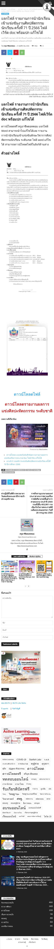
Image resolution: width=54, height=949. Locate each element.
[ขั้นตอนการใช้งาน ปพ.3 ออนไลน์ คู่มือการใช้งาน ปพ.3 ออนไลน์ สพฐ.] (44, 566)
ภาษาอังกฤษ (7, 784)
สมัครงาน (29, 799)
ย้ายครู (28, 784)
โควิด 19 (47, 817)
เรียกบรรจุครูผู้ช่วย (31, 813)
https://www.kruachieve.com (27, 537)
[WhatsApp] (22, 52)
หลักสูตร (37, 803)
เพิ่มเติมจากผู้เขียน (35, 556)
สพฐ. (20, 798)
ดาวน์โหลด (12, 9)
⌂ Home (9, 939)
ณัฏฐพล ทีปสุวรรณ (16, 769)
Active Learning (8, 759)
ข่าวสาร (17, 939)
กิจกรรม (25, 939)
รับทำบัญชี (16, 709)
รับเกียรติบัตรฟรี (15, 789)
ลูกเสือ (43, 789)
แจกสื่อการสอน (7, 926)
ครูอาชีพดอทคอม (9, 46)
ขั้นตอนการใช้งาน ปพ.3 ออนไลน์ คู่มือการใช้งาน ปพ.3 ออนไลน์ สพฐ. (44, 575)
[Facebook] (4, 52)
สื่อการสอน (27, 803)
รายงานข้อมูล (36, 470)
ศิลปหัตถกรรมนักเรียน (8, 472)
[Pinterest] (16, 52)
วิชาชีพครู (44, 939)
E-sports (5, 709)
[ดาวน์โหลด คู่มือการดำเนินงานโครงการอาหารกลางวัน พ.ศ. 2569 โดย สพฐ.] (27, 566)
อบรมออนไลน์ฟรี (35, 808)
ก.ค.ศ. (46, 760)
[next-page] (28, 586)
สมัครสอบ (40, 799)
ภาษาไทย (19, 784)
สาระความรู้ (22, 942)
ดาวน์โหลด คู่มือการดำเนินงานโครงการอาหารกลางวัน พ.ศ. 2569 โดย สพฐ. (27, 576)
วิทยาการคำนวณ (45, 794)
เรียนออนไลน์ (9, 816)
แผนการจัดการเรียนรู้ (34, 816)
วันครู (4, 794)
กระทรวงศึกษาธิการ (8, 764)
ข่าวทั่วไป (4, 922)
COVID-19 (21, 759)
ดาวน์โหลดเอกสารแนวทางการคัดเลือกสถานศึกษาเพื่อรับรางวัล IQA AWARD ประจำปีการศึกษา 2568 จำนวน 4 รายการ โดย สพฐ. (9, 578)
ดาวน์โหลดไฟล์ (27, 394)
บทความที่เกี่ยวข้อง (19, 556)
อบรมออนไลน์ (14, 808)
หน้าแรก (3, 9)
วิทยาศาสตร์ (8, 799)
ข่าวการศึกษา (6, 907)
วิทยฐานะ (14, 794)
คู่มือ (4, 769)
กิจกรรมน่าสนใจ (7, 903)
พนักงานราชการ (44, 779)
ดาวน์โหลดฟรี (11, 773)
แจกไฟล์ (21, 816)
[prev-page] (25, 586)
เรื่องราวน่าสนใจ (7, 915)
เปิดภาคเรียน (18, 812)
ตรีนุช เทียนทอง (31, 774)
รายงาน (29, 470)
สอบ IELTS (5, 703)
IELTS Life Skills (19, 703)
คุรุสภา (45, 763)
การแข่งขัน (10, 470)
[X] (10, 52)
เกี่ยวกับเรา (32, 942)
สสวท (48, 799)
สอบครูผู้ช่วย (15, 803)
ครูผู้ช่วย (35, 764)
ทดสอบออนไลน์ (15, 779)
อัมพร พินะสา (6, 812)
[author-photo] (27, 525)
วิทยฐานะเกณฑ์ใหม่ (29, 794)
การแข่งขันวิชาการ (20, 470)
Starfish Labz (35, 759)
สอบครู (5, 803)
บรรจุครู (33, 779)
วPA (49, 789)
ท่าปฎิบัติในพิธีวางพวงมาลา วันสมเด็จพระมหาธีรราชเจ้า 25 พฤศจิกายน (13, 496)
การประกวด (23, 764)
